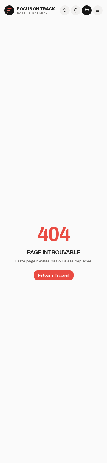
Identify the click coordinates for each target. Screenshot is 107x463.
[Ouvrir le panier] (87, 10)
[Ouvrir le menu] (98, 10)
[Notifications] (76, 10)
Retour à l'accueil (53, 275)
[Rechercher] (65, 10)
